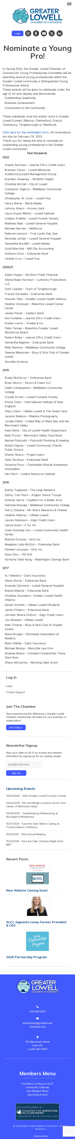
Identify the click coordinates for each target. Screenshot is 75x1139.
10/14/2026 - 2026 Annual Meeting (26, 834)
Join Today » (16, 727)
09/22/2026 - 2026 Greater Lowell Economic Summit (36, 795)
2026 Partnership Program (26, 957)
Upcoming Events (20, 788)
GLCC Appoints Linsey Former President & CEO (36, 923)
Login (17, 33)
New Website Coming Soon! (27, 890)
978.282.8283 (37, 1011)
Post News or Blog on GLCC (37, 1083)
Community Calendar (37, 1087)
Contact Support (15, 692)
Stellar (45, 1136)
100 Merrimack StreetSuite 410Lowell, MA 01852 (37, 1045)
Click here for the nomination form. (26, 132)
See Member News (38, 1090)
